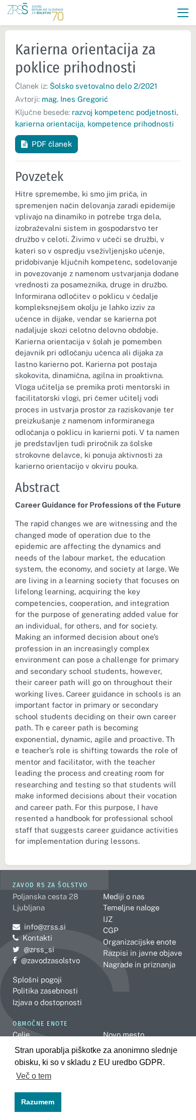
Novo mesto (123, 1034)
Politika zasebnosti (45, 990)
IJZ (108, 919)
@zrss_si (33, 949)
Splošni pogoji (37, 979)
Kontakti (37, 938)
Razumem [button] (37, 1102)
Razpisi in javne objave (142, 953)
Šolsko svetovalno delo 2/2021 (103, 86)
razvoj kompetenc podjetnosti (124, 112)
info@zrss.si (39, 926)
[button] (183, 13)
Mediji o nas (124, 896)
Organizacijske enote (139, 942)
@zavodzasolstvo (46, 960)
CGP (110, 930)
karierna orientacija (49, 123)
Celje (21, 1034)
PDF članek (52, 144)
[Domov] (35, 13)
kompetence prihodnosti (130, 123)
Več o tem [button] (33, 1076)
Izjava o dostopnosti (47, 1002)
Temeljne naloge (131, 907)
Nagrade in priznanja (139, 964)
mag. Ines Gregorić (75, 99)
